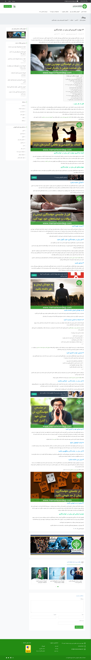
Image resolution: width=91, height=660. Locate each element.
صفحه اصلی (84, 11)
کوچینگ (43, 646)
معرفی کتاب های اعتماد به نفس (43, 347)
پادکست (23, 105)
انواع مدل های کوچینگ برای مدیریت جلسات (17, 47)
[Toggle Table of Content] (80, 76)
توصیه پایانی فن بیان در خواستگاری (75, 99)
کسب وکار (23, 148)
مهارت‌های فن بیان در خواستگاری (76, 80)
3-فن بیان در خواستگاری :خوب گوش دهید (74, 84)
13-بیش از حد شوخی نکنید (77, 98)
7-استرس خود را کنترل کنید (77, 90)
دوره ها (13, 1)
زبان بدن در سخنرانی (74, 469)
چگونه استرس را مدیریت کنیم (75, 377)
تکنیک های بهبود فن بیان (66, 117)
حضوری (23, 136)
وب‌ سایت (81, 620)
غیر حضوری (23, 142)
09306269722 (83, 1)
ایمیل (54, 614)
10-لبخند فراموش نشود (78, 94)
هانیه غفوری (68, 34)
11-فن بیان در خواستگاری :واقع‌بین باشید (75, 95)
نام (82, 614)
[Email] (6, 657)
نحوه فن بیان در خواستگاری (74, 328)
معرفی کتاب (22, 114)
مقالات (9, 1)
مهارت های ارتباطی (21, 157)
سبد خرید (56, 651)
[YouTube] (8, 657)
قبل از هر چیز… (79, 78)
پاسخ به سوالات (22, 108)
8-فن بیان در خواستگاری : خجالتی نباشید (75, 91)
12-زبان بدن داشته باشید (77, 97)
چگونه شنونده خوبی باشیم (74, 257)
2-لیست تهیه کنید (79, 83)
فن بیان (56, 646)
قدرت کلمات (47, 161)
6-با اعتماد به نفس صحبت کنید (76, 88)
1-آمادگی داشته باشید (78, 82)
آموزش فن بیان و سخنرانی (47, 117)
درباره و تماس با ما (43, 11)
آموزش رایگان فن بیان (75, 11)
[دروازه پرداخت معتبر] (28, 648)
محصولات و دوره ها (54, 11)
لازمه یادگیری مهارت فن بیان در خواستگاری (74, 79)
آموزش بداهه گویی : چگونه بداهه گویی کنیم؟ (16, 87)
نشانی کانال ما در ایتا (40, 651)
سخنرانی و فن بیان (21, 139)
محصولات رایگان (22, 154)
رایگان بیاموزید (65, 11)
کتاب (24, 145)
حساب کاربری (42, 648)
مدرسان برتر (22, 111)
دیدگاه (81, 599)
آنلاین (23, 130)
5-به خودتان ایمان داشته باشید (76, 87)
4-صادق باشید (79, 86)
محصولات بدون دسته (21, 151)
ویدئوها (23, 120)
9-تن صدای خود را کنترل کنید (77, 93)
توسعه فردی (22, 133)
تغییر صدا (54, 439)
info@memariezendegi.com (70, 1)
